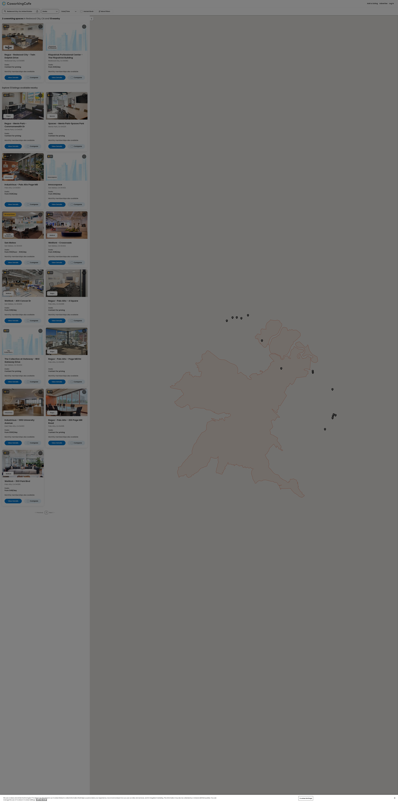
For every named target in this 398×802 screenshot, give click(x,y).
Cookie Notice (41, 800)
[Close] (394, 798)
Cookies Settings (306, 798)
